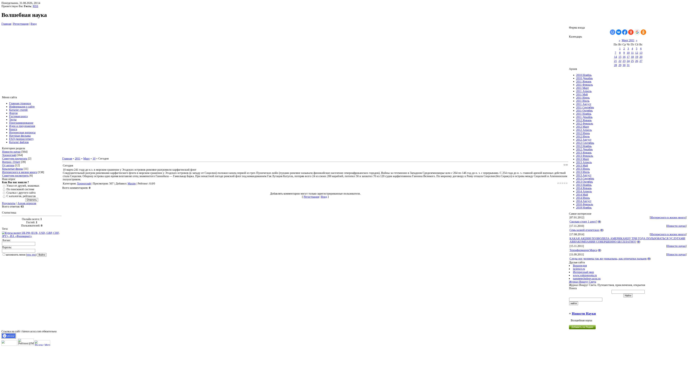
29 (619, 65)
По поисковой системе (20, 189)
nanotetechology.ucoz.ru (587, 278)
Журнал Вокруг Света (582, 281)
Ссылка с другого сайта (21, 192)
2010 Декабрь (584, 78)
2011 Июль (582, 100)
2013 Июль (583, 172)
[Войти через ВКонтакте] (618, 32)
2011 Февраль (584, 84)
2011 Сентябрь (585, 107)
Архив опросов (26, 203)
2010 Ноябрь (584, 75)
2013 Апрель (584, 162)
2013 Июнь (583, 168)
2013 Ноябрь (584, 184)
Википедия (580, 265)
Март (86, 158)
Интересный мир (583, 272)
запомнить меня (15, 254)
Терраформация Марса (583, 250)
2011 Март (582, 87)
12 (636, 52)
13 (640, 52)
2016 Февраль (584, 204)
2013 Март (582, 159)
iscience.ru (579, 268)
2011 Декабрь (584, 117)
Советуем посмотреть (15, 175)
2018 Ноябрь (584, 207)
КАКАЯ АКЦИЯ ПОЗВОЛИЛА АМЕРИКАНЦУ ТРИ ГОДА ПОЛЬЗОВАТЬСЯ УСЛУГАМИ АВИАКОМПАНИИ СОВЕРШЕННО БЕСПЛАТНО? (627, 240)
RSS (35, 6)
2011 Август (583, 104)
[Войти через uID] (612, 32)
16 (624, 56)
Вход (34, 23)
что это (31, 254)
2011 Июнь (583, 97)
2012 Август (583, 139)
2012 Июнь (583, 133)
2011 (77, 158)
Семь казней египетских (584, 230)
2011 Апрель (584, 91)
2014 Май (582, 194)
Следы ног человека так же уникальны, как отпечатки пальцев (608, 258)
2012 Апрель (584, 129)
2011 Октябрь (584, 110)
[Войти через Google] (637, 32)
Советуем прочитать (14, 158)
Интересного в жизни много (19, 172)
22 (619, 61)
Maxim (132, 183)
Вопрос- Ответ (11, 161)
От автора (8, 165)
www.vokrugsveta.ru (585, 275)
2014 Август (583, 201)
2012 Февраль (584, 123)
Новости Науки (584, 313)
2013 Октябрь (584, 181)
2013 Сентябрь (585, 178)
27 (640, 61)
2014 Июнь (583, 197)
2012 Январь (584, 120)
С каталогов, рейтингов (21, 196)
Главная (6, 23)
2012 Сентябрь (585, 142)
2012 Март (582, 126)
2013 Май (582, 165)
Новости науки (11, 151)
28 (615, 65)
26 (636, 61)
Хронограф (9, 155)
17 (628, 56)
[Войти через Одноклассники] (643, 32)
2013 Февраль (584, 155)
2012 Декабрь (584, 149)
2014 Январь (584, 188)
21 (615, 61)
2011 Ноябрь (583, 113)
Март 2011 (628, 40)
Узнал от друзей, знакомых (22, 185)
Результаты (8, 203)
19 (636, 56)
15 (619, 56)
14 (615, 56)
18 (632, 56)
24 (628, 61)
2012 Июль (583, 136)
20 (640, 56)
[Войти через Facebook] (624, 32)
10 (94, 158)
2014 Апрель (584, 191)
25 (632, 61)
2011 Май (582, 94)
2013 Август (583, 175)
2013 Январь (584, 152)
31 (628, 65)
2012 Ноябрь (584, 146)
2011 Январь (583, 81)
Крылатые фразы (12, 168)
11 (632, 52)
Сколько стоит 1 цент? (583, 221)
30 (624, 65)
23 (624, 61)
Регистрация (21, 23)
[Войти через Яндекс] (631, 32)
